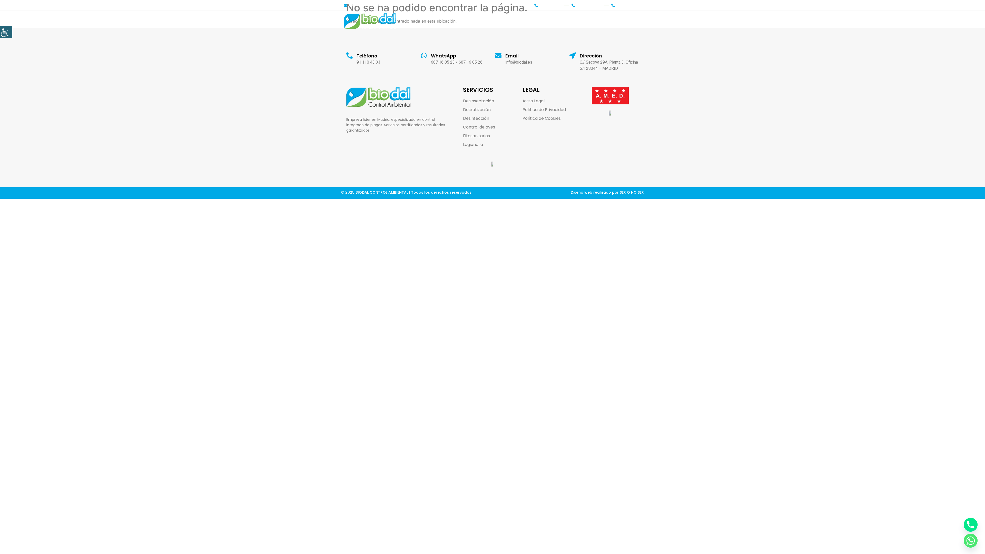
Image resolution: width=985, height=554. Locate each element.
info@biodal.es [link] (518, 62)
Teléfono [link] (367, 56)
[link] (6, 32)
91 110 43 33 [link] (368, 62)
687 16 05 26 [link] (470, 62)
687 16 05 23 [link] (443, 62)
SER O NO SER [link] (632, 192)
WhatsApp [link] (443, 56)
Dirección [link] (591, 56)
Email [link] (512, 56)
